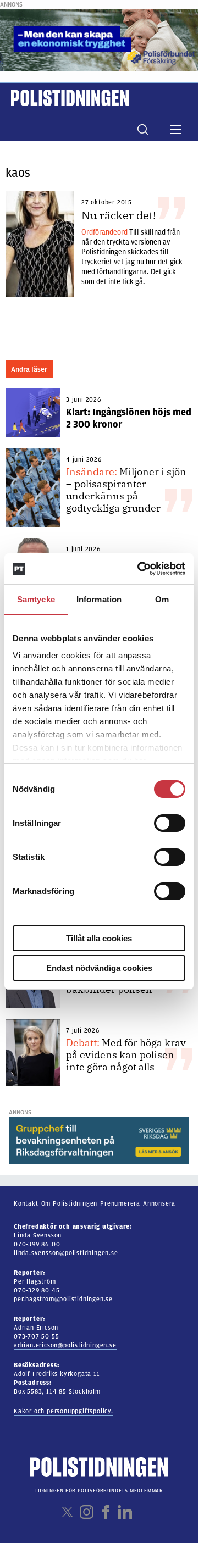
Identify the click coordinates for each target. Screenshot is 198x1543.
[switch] (169, 823)
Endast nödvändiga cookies (99, 968)
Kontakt (26, 1203)
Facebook (106, 1512)
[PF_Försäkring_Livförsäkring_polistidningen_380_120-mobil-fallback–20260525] (99, 40)
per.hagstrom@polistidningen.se (63, 1299)
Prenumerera (120, 1203)
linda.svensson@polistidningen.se (66, 1253)
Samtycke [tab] (36, 599)
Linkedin (125, 1512)
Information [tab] (99, 599)
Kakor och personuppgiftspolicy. (63, 1411)
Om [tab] (162, 599)
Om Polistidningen (69, 1203)
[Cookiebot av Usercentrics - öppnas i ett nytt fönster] (139, 569)
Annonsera (159, 1203)
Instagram (87, 1512)
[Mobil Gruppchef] (99, 1140)
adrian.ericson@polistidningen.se (65, 1345)
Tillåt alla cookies (99, 938)
